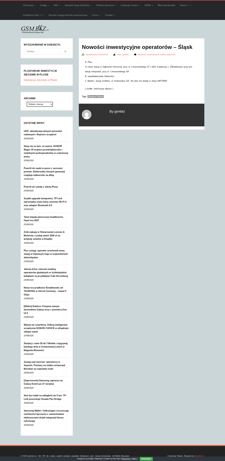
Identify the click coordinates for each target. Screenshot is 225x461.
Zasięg (43, 5)
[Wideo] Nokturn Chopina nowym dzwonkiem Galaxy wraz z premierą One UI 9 (45, 309)
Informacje (28, 5)
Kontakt (109, 15)
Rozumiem (146, 459)
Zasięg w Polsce (95, 96)
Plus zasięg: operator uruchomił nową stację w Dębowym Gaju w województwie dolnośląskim (46, 254)
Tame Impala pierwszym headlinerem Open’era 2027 (43, 219)
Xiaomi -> (184, 5)
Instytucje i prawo (129, 5)
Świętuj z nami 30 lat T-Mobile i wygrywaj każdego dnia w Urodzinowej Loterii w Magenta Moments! (46, 347)
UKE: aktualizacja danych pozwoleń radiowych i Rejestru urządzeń (43, 133)
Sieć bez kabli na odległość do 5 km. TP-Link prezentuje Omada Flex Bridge (45, 397)
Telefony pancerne (105, 5)
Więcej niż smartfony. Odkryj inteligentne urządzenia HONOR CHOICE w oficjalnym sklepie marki (46, 328)
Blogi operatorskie (166, 5)
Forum (95, 15)
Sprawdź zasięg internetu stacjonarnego (68, 15)
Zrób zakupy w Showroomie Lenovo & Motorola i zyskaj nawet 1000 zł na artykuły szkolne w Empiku (44, 235)
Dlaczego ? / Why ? (130, 459)
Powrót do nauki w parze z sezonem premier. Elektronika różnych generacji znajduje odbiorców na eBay (44, 171)
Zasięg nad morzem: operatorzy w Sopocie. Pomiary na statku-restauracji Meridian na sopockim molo (44, 365)
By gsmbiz (117, 111)
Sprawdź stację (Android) (77, 5)
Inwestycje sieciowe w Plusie (40, 80)
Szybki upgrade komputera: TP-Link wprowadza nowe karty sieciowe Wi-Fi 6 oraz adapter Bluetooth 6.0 (45, 202)
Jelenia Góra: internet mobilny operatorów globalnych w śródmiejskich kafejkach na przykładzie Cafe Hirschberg (46, 272)
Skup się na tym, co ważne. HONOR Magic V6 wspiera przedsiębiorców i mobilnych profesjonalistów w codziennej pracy (46, 151)
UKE (56, 5)
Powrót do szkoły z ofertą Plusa (41, 186)
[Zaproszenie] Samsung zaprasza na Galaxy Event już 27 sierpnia (43, 382)
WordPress (199, 456)
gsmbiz (126, 55)
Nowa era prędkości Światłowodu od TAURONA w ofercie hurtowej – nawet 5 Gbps (45, 291)
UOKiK (147, 5)
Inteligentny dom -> (32, 15)
